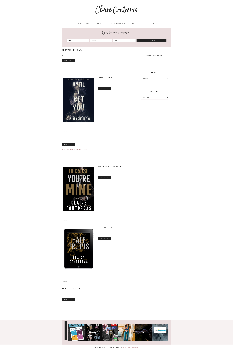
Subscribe (151, 40)
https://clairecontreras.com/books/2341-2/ (74, 149)
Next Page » (102, 316)
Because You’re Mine (110, 166)
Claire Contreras (116, 9)
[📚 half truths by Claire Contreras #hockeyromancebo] (143, 332)
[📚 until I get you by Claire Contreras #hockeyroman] (160, 332)
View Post (68, 60)
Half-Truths (105, 228)
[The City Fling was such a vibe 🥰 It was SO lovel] (126, 332)
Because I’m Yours (72, 50)
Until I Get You (106, 77)
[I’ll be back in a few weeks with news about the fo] (93, 332)
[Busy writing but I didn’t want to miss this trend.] (76, 332)
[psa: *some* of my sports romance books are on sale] (110, 332)
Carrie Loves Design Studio (131, 347)
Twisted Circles (71, 289)
